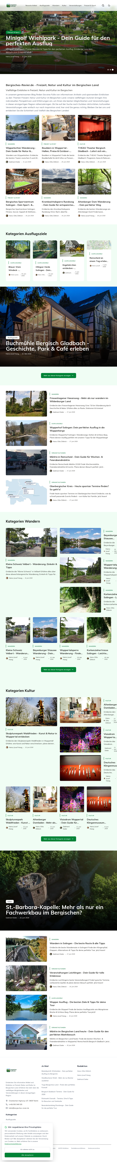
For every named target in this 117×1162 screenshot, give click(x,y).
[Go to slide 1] (108, 69)
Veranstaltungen (75, 5)
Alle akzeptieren (27, 1155)
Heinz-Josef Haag (12, 57)
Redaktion (82, 1066)
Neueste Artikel (31, 5)
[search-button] (103, 5)
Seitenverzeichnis (94, 1148)
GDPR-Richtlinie (63, 1148)
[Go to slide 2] (110, 69)
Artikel (45, 1066)
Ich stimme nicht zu (27, 1149)
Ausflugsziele (45, 5)
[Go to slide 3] (113, 70)
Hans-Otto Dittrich (84, 1071)
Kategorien (11, 1114)
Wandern (55, 5)
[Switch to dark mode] (109, 5)
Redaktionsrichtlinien (78, 1148)
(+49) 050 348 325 (15, 1104)
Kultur (64, 5)
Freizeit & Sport (90, 5)
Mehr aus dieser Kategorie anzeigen (57, 375)
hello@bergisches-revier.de (19, 1108)
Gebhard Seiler (11, 918)
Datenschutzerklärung (13, 1144)
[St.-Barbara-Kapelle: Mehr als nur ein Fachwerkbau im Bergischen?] (58, 891)
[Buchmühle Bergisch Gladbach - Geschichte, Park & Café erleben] (58, 327)
